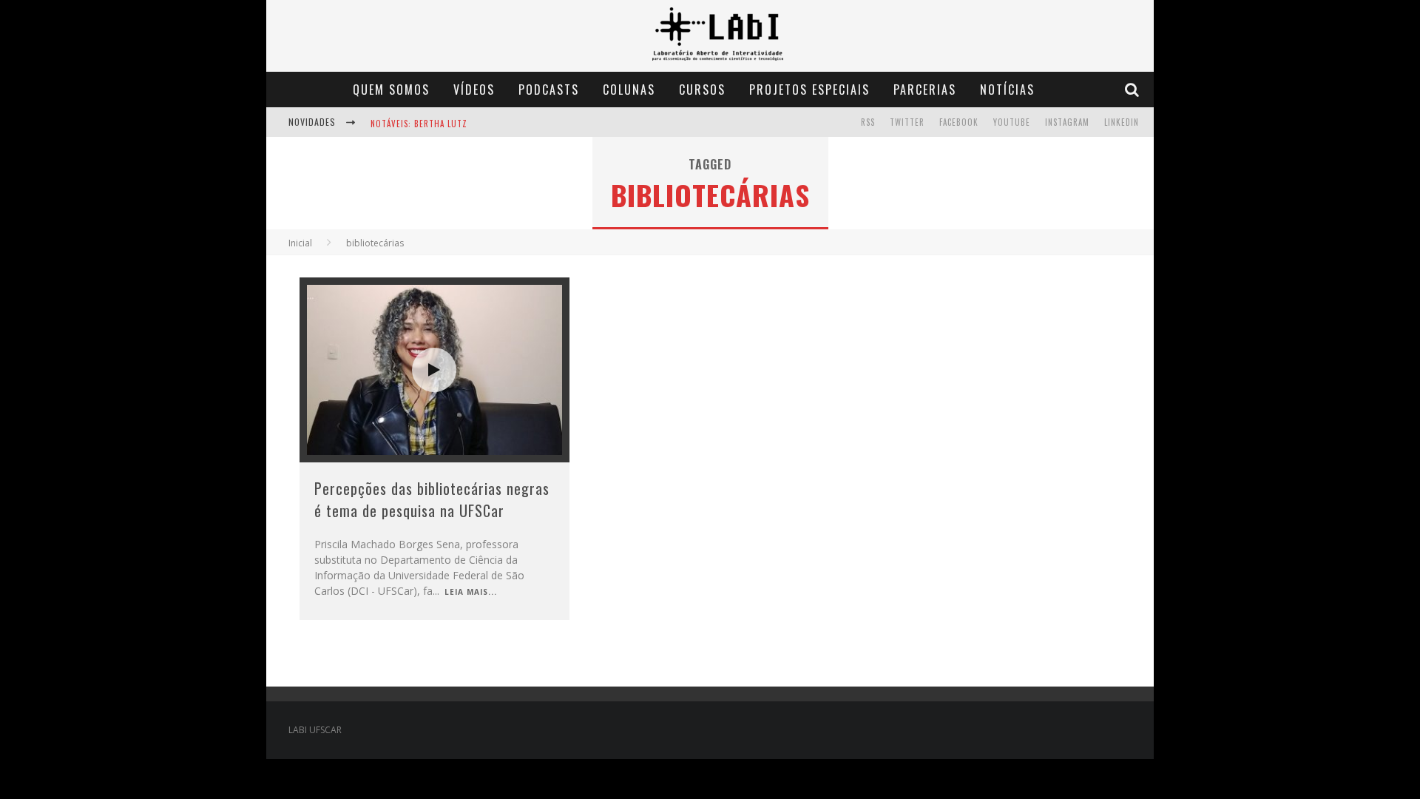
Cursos (702, 89)
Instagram (1067, 122)
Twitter (907, 122)
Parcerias (924, 89)
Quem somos (391, 89)
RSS (868, 122)
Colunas (629, 89)
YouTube (1011, 122)
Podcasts (548, 89)
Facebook (958, 122)
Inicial (300, 243)
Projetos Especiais (809, 89)
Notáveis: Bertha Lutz (419, 123)
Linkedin (1121, 122)
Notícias (1007, 89)
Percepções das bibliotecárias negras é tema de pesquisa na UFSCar (432, 499)
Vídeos (474, 89)
